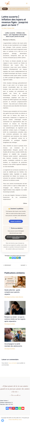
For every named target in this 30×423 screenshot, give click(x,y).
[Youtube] (22, 408)
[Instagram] (10, 408)
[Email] (17, 258)
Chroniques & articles (9, 297)
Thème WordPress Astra (15, 419)
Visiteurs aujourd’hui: (5, 402)
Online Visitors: (4, 400)
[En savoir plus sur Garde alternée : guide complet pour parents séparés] (14, 282)
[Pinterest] (13, 408)
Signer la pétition (16, 221)
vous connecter (12, 363)
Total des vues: (4, 404)
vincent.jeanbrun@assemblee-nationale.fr (16, 237)
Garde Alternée (19, 297)
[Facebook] (13, 258)
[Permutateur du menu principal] (26, 3)
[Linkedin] (20, 258)
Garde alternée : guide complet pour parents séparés (12, 292)
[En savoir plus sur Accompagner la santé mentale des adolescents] (14, 334)
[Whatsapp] (10, 258)
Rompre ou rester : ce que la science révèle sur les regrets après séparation (14, 319)
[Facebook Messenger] (15, 258)
